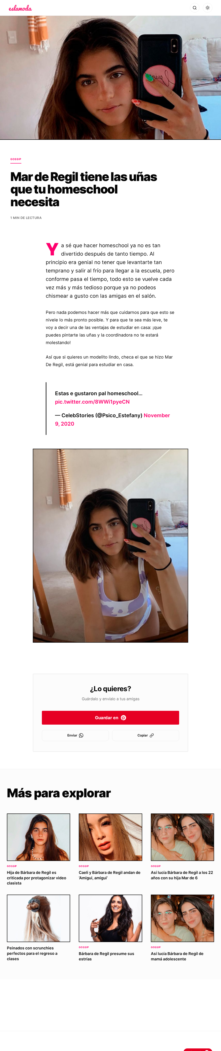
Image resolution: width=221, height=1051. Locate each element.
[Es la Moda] (20, 8)
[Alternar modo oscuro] (207, 8)
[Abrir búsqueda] (194, 8)
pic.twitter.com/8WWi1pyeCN (92, 402)
